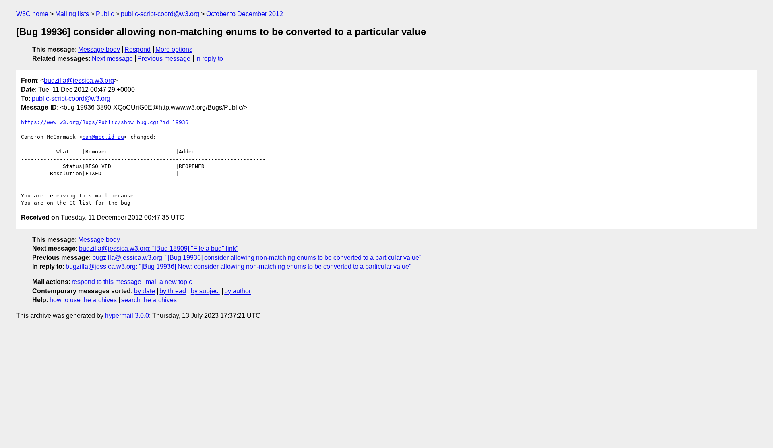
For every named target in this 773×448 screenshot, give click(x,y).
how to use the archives (83, 300)
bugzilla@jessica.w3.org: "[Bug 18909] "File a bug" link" (158, 248)
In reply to (209, 58)
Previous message (163, 58)
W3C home (32, 13)
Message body (99, 49)
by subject (205, 291)
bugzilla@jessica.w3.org (79, 80)
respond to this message (106, 281)
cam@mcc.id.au (103, 137)
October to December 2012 (244, 13)
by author (237, 291)
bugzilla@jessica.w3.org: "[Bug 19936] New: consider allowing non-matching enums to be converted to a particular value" (238, 266)
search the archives (149, 300)
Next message (112, 58)
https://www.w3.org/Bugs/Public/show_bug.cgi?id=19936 (104, 122)
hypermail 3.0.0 (127, 315)
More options (173, 49)
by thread (172, 291)
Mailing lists (72, 13)
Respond (137, 49)
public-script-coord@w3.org (160, 13)
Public (105, 13)
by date (144, 291)
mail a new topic (169, 281)
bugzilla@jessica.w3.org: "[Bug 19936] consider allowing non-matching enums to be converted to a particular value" (257, 257)
